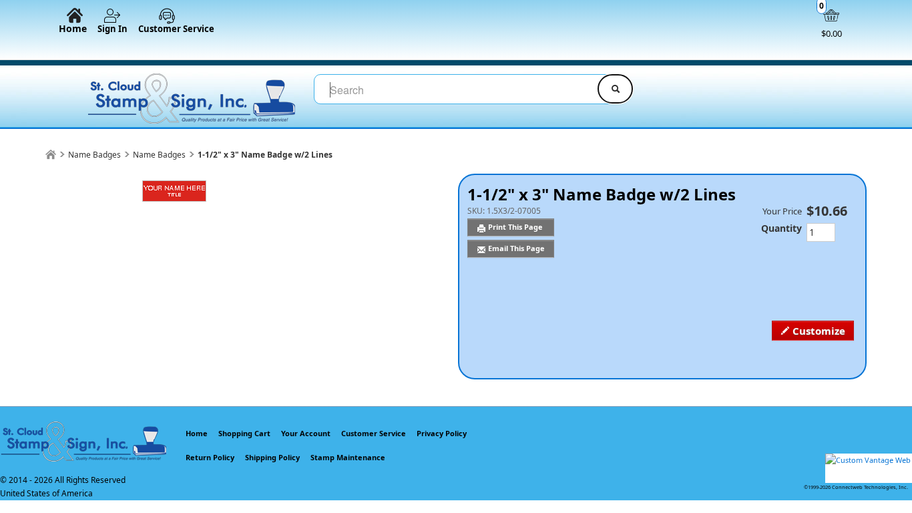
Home (73, 28)
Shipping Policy (272, 457)
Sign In (112, 29)
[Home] (50, 154)
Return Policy (210, 457)
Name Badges (94, 154)
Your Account (305, 433)
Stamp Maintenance (347, 457)
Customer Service (176, 29)
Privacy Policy (442, 433)
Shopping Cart (244, 433)
